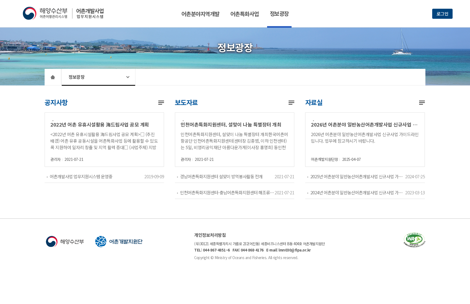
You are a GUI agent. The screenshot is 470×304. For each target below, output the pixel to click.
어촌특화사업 (244, 14)
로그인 (443, 13)
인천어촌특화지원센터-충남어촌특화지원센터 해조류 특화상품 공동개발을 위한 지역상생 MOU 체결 (227, 192)
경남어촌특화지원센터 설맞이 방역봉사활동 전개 (221, 176)
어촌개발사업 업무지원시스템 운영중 (81, 176)
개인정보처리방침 (210, 234)
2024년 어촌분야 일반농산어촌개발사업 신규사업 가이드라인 (357, 192)
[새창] (414, 245)
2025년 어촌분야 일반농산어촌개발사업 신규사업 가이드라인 (357, 176)
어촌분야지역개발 (200, 14)
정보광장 (279, 13)
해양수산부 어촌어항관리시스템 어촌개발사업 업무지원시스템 (67, 13)
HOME (53, 77)
